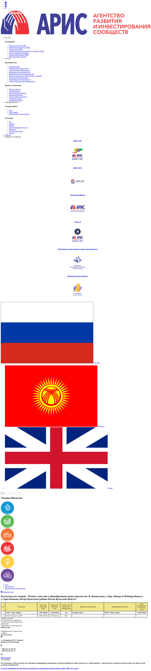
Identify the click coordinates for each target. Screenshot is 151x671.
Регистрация (13, 112)
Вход (11, 110)
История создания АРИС (18, 46)
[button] (50, 363)
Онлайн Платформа (77, 195)
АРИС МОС (77, 168)
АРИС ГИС (77, 141)
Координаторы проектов (17, 57)
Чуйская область (15, 89)
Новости (8, 135)
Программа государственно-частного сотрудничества (77, 249)
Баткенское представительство (20, 79)
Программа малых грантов (77, 276)
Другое (11, 133)
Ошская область (14, 91)
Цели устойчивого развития (19, 53)
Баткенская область (16, 100)
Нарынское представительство (20, 72)
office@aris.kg (6, 658)
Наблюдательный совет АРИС (19, 47)
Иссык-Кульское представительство (21, 74)
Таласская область (15, 98)
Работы (11, 126)
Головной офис (14, 67)
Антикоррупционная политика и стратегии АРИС (26, 51)
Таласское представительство (19, 70)
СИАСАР (77, 222)
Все (10, 122)
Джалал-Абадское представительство (22, 81)
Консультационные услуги (18, 127)
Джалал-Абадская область (18, 97)
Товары (11, 124)
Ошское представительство (18, 78)
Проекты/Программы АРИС (19, 55)
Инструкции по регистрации (19, 114)
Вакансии (12, 129)
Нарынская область (16, 95)
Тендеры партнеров (16, 131)
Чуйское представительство (18, 68)
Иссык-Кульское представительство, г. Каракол (25, 76)
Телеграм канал (8, 592)
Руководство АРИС (16, 49)
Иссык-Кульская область (17, 93)
